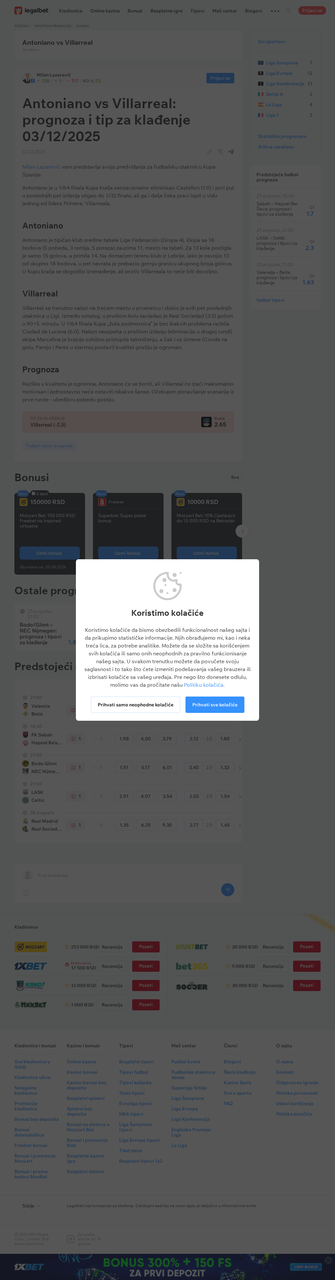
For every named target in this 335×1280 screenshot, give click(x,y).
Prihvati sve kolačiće (215, 705)
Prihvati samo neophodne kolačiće (135, 705)
